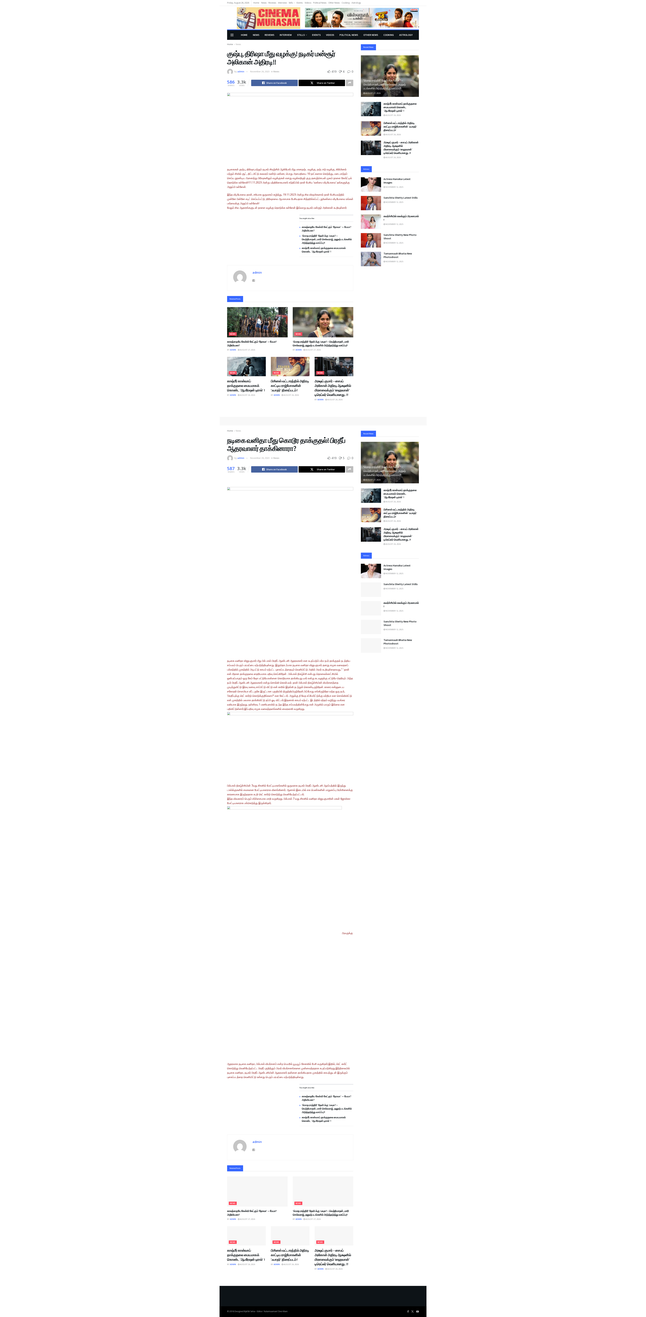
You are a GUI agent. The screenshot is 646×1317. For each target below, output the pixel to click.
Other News (334, 2)
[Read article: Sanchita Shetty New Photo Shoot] (371, 240)
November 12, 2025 (394, 187)
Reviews (272, 2)
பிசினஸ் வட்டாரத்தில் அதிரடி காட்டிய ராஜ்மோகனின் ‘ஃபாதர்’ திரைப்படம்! (290, 385)
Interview (282, 2)
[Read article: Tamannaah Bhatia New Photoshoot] (371, 259)
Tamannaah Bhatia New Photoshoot (398, 255)
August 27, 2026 (247, 349)
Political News (319, 2)
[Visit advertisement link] (362, 17)
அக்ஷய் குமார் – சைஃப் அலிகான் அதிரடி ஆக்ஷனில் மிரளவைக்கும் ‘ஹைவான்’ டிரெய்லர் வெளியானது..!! (401, 148)
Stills (291, 2)
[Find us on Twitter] (412, 1311)
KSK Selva (250, 1311)
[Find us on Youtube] (417, 1311)
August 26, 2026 (247, 395)
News (263, 2)
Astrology (356, 2)
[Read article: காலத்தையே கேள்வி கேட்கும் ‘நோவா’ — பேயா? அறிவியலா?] (257, 322)
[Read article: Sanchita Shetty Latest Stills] (371, 203)
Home (256, 2)
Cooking (346, 2)
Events (300, 2)
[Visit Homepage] (263, 17)
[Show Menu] (232, 35)
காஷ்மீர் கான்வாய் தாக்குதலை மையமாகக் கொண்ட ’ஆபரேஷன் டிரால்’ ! (246, 385)
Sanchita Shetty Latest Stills (401, 197)
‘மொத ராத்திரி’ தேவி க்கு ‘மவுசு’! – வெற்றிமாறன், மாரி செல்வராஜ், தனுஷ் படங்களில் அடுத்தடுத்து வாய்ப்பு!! (327, 239)
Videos (308, 2)
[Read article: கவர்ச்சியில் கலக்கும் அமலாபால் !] (371, 221)
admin (240, 71)
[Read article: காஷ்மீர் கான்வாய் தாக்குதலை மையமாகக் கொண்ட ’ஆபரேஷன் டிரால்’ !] (246, 366)
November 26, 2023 (260, 71)
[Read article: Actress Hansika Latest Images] (371, 184)
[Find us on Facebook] (408, 1311)
